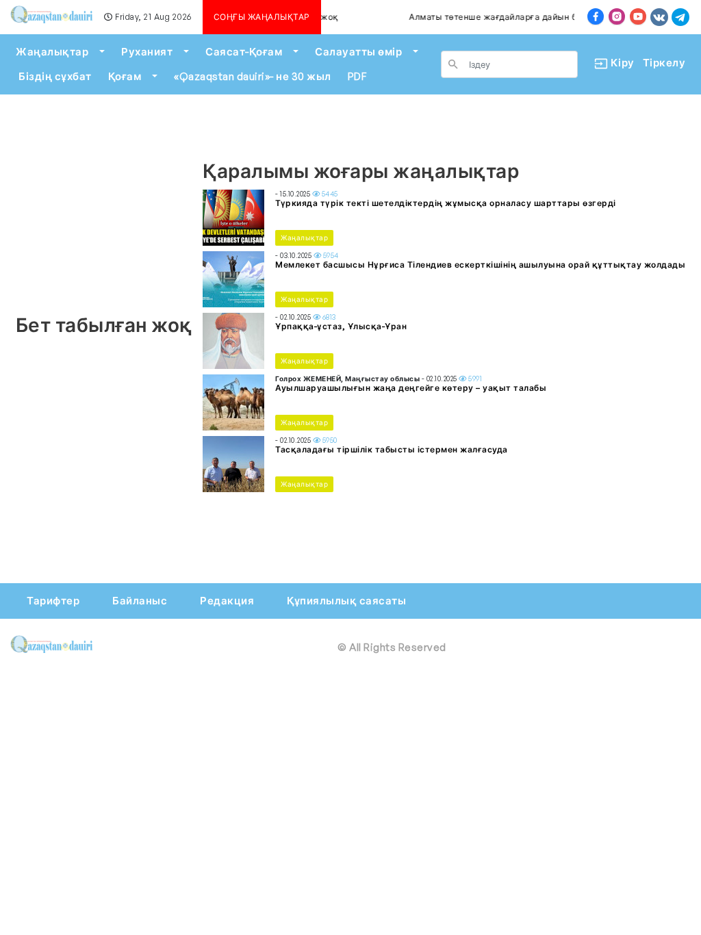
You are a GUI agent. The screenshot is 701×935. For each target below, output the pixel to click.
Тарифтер (53, 600)
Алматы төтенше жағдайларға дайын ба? (493, 17)
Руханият (147, 51)
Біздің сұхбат (55, 76)
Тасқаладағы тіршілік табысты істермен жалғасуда (391, 449)
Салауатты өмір (358, 51)
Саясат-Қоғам (243, 51)
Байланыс (139, 600)
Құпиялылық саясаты (346, 600)
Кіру (617, 62)
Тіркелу (664, 62)
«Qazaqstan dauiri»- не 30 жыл (252, 76)
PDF (357, 76)
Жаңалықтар (52, 51)
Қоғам (125, 76)
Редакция (227, 600)
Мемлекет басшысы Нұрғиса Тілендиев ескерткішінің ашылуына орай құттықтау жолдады (480, 264)
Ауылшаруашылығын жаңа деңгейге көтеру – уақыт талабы (410, 388)
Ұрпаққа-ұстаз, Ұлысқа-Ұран (341, 326)
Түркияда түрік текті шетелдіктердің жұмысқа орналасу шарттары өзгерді (445, 203)
